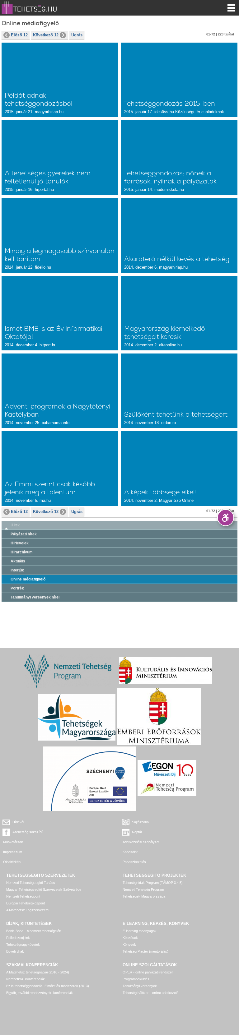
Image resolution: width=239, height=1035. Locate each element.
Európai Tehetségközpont (25, 903)
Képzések (130, 938)
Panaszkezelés (134, 862)
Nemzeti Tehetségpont (23, 896)
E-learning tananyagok (140, 931)
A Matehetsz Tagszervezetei (27, 910)
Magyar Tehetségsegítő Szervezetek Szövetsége (43, 889)
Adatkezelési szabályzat (141, 842)
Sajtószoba (140, 822)
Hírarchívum (22, 552)
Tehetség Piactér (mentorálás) (145, 951)
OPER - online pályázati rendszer (148, 972)
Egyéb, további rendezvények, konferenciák (39, 993)
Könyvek (129, 944)
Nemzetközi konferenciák (25, 979)
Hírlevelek (20, 543)
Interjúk (17, 570)
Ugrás (76, 35)
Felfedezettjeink (18, 938)
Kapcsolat (130, 852)
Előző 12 (19, 35)
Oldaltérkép (12, 862)
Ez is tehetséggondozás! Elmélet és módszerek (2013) (47, 986)
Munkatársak (13, 842)
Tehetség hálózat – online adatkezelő (150, 993)
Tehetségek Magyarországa (144, 896)
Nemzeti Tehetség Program (143, 889)
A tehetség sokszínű (27, 832)
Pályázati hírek (24, 534)
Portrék (17, 588)
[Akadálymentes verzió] (225, 517)
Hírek (15, 525)
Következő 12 (46, 35)
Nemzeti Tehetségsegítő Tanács (30, 883)
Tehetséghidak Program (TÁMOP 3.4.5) (153, 883)
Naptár (137, 832)
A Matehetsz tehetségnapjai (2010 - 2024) (37, 972)
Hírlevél (18, 822)
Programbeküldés (136, 979)
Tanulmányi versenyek (140, 986)
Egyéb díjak (15, 951)
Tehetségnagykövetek (23, 944)
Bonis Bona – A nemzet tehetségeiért (33, 931)
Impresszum (12, 852)
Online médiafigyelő (28, 579)
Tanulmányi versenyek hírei (35, 597)
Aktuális (18, 561)
